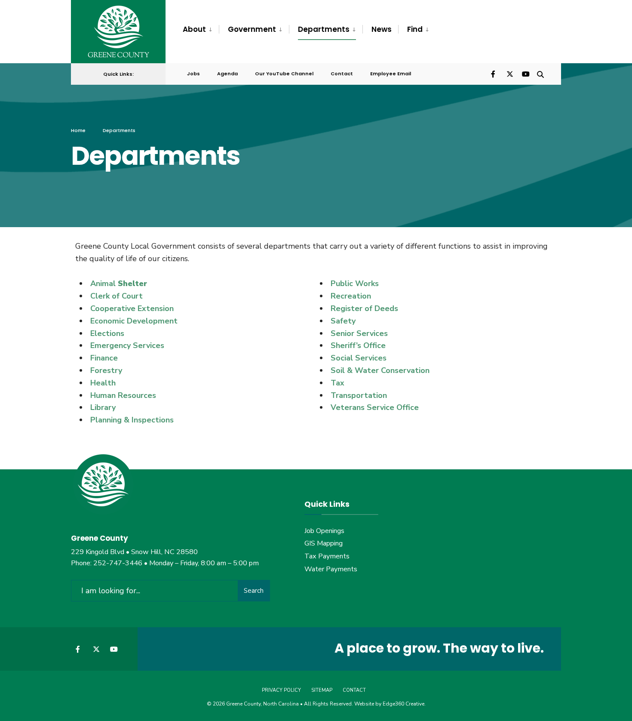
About (194, 29)
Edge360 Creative (403, 703)
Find (415, 29)
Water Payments (330, 569)
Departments (324, 29)
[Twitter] (509, 73)
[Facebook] (494, 73)
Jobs (193, 73)
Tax (337, 383)
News (381, 29)
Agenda (227, 73)
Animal (103, 283)
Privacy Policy (281, 690)
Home (78, 130)
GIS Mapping (323, 543)
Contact (342, 73)
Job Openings (324, 531)
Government (252, 29)
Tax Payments (327, 556)
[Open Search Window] (540, 73)
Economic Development (134, 321)
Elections (107, 333)
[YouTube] (525, 73)
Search (254, 590)
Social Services (359, 358)
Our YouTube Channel (284, 73)
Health (103, 383)
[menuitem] (201, 29)
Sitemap (321, 690)
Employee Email (390, 73)
